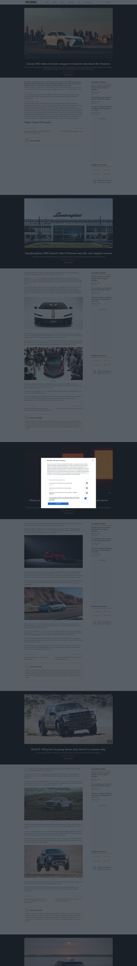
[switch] (86, 483)
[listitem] (68, 480)
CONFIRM (58, 503)
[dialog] (68, 483)
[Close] (93, 460)
